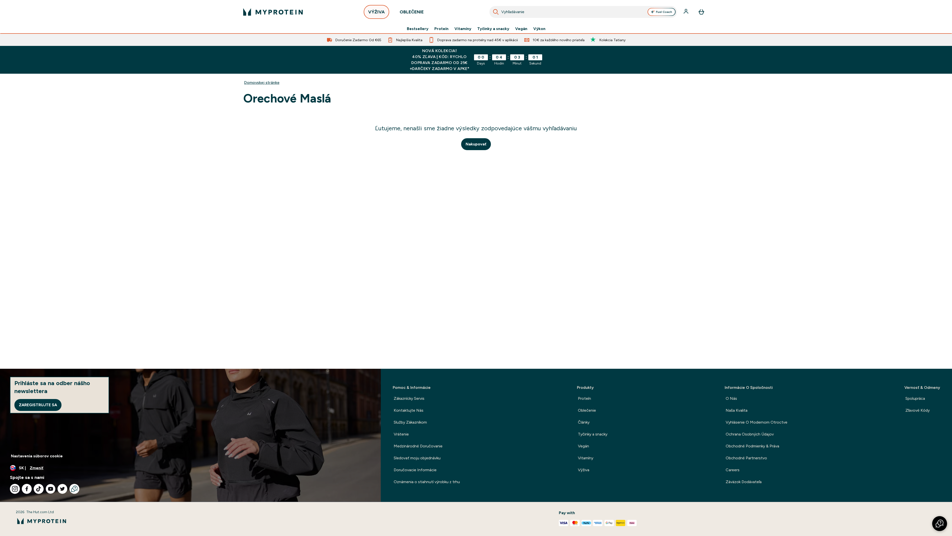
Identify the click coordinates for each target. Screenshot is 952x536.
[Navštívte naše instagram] (15, 489)
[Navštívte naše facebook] (27, 489)
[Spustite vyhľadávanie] (495, 12)
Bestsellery (417, 29)
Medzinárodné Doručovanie (418, 446)
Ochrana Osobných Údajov (750, 434)
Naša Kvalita (736, 410)
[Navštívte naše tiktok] (39, 489)
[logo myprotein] (273, 12)
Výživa (583, 470)
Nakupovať (476, 144)
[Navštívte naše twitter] (62, 489)
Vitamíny (462, 29)
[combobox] (583, 12)
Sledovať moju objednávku (417, 458)
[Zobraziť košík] (701, 12)
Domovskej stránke (261, 82)
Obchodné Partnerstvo (746, 458)
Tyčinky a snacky (493, 29)
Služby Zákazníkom (410, 422)
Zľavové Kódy (917, 410)
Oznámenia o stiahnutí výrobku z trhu (427, 482)
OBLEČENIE (412, 11)
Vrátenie (401, 434)
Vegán (521, 29)
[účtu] (686, 11)
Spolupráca (915, 398)
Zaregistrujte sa (38, 405)
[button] (939, 523)
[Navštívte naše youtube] (51, 489)
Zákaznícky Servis (409, 398)
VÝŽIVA (376, 11)
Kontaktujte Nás (408, 410)
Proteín (441, 29)
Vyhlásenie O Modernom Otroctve (756, 422)
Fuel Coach (664, 12)
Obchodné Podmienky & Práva (752, 446)
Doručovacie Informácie (415, 470)
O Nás (731, 398)
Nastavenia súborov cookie (37, 456)
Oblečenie (587, 410)
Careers (733, 470)
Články (584, 422)
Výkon (539, 29)
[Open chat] (74, 489)
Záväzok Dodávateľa (744, 482)
